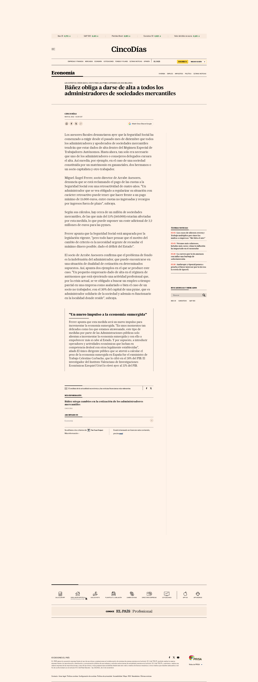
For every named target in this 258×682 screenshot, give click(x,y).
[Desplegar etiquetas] (151, 420)
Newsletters (136, 676)
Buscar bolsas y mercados (184, 288)
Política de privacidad (104, 676)
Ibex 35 (60, 36)
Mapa (125, 676)
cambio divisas (132, 597)
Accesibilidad (117, 676)
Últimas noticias (136, 61)
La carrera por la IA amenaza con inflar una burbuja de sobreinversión (187, 256)
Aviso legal (62, 676)
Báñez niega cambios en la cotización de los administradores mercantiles (104, 403)
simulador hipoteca (78, 597)
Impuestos (179, 74)
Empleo (170, 74)
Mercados (89, 61)
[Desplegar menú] (53, 49)
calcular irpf (60, 597)
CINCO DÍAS (71, 114)
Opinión (147, 61)
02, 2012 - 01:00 (73, 117)
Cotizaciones (109, 61)
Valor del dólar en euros (183, 36)
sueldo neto (95, 597)
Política (188, 74)
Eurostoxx (183, 301)
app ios (185, 597)
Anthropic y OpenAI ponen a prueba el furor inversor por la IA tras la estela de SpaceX (188, 267)
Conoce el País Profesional (129, 611)
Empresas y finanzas (75, 61)
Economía (98, 61)
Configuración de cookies (87, 676)
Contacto (54, 676)
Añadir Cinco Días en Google (142, 124)
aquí (121, 433)
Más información (71, 433)
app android (198, 597)
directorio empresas (149, 597)
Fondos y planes (121, 61)
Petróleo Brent (117, 36)
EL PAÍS (155, 60)
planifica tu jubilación (113, 597)
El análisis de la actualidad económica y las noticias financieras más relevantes (99, 388)
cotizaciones (166, 597)
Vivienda (162, 74)
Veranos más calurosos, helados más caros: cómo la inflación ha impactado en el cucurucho (188, 246)
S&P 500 (87, 36)
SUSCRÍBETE (182, 62)
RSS (129, 676)
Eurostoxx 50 (148, 36)
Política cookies (72, 676)
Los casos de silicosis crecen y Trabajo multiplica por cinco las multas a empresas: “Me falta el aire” (188, 235)
